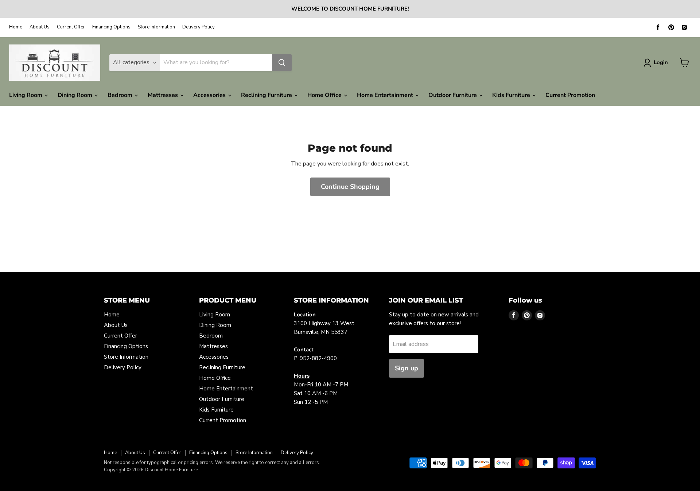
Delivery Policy (198, 27)
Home (15, 27)
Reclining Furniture (267, 95)
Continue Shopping (350, 186)
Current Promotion (570, 95)
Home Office (325, 95)
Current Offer (71, 27)
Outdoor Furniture (453, 95)
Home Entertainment (386, 95)
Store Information (156, 27)
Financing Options (111, 27)
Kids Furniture (512, 95)
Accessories (210, 95)
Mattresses (163, 95)
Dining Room (76, 95)
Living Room (26, 95)
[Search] (282, 62)
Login (661, 62)
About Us (40, 27)
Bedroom (121, 95)
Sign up (406, 368)
